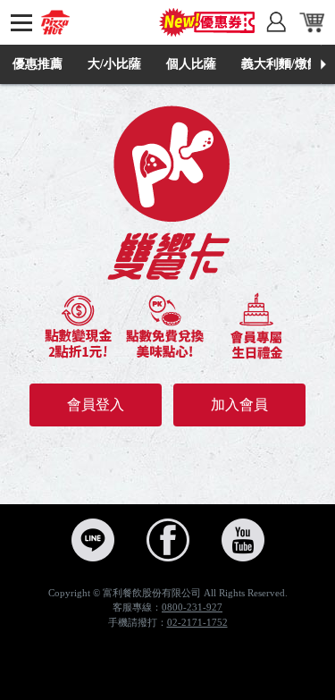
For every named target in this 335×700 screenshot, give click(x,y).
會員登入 (95, 404)
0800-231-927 (192, 607)
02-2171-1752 (197, 622)
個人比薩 (191, 64)
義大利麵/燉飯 (280, 64)
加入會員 (239, 404)
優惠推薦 (38, 64)
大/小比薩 (114, 64)
